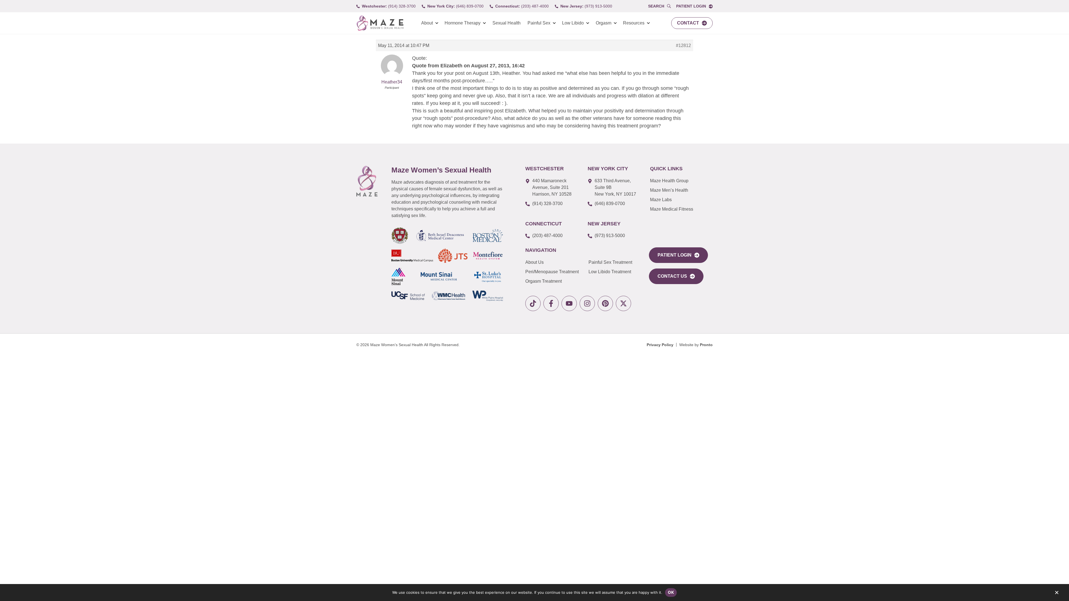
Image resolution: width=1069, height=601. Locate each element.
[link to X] (623, 303)
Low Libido (573, 23)
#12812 (683, 45)
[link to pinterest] (605, 303)
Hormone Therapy (462, 23)
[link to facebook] (551, 303)
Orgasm (603, 23)
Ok (671, 592)
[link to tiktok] (533, 303)
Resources (633, 23)
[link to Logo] (379, 23)
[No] (1056, 594)
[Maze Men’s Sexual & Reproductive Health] (366, 181)
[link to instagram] (587, 303)
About (427, 23)
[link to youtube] (569, 303)
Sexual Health (506, 23)
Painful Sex (539, 23)
